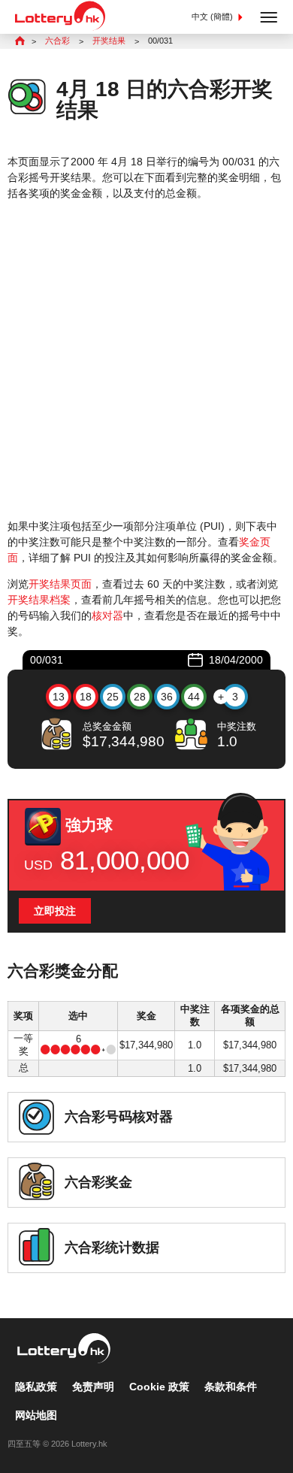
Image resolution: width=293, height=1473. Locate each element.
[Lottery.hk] (60, 27)
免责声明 (93, 1387)
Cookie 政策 (159, 1387)
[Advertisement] (146, 360)
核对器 (107, 615)
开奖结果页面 (60, 584)
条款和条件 (230, 1387)
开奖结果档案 (39, 600)
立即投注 (55, 911)
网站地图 (36, 1415)
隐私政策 (36, 1387)
